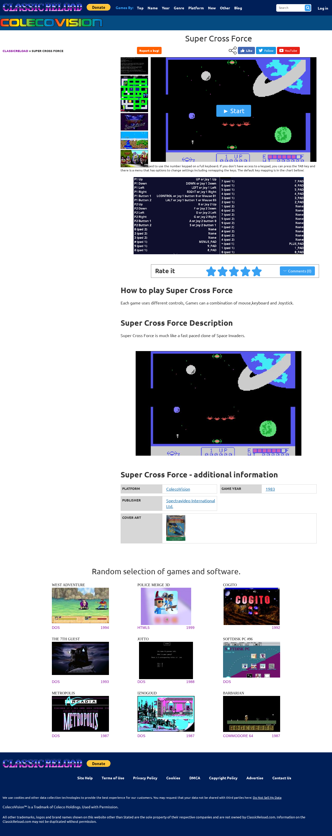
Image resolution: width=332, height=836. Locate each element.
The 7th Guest (66, 639)
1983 (270, 488)
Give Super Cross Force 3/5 (234, 271)
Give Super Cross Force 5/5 (257, 271)
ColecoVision (178, 488)
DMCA (194, 777)
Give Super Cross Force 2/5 (222, 271)
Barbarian (233, 693)
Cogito (230, 585)
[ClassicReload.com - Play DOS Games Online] (42, 12)
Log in (323, 8)
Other (225, 7)
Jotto (143, 639)
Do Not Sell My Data (267, 797)
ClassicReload (15, 51)
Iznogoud (147, 693)
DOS (56, 628)
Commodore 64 (238, 736)
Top (140, 7)
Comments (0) (300, 270)
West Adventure (68, 585)
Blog (238, 7)
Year (166, 7)
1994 (105, 628)
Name (153, 7)
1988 (190, 682)
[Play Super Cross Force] (234, 160)
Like (249, 50)
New (212, 7)
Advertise (254, 777)
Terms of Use (113, 777)
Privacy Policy (145, 777)
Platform (196, 7)
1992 (276, 628)
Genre (179, 7)
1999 (190, 628)
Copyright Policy (223, 777)
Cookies (173, 777)
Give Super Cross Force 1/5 (211, 271)
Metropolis (63, 693)
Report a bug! (149, 50)
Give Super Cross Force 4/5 (245, 271)
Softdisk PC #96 (238, 639)
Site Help (85, 777)
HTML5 (143, 628)
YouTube (291, 50)
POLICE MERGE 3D (153, 585)
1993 (105, 682)
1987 (105, 736)
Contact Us (281, 777)
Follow (268, 50)
